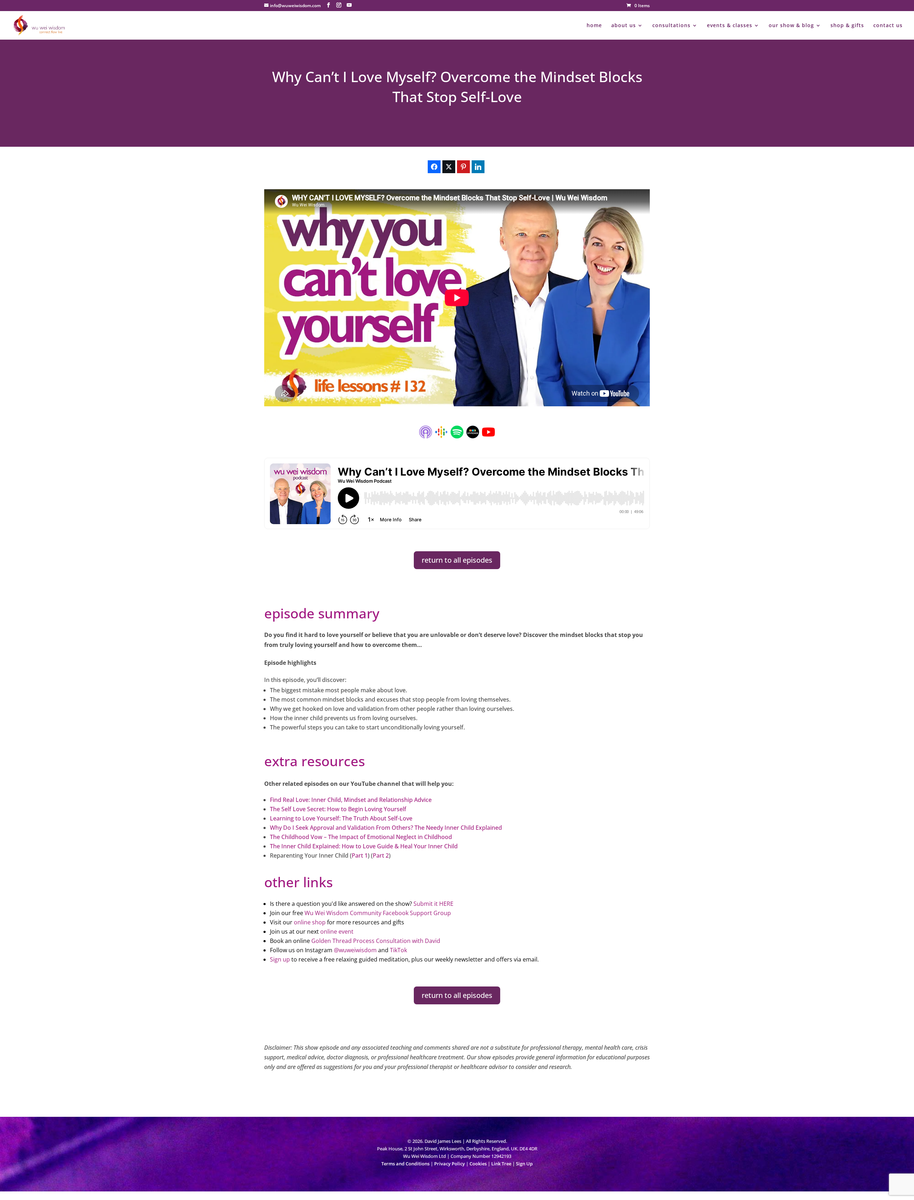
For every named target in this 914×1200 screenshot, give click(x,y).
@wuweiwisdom (355, 950)
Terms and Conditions (405, 1163)
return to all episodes (457, 560)
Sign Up (524, 1163)
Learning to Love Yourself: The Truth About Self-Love (341, 818)
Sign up (280, 959)
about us (623, 26)
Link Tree (501, 1163)
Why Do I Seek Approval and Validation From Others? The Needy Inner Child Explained (386, 828)
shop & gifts (847, 26)
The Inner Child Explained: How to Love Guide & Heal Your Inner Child (364, 846)
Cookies (478, 1163)
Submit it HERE (433, 904)
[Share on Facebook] (434, 166)
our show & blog (791, 26)
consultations (671, 26)
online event (336, 931)
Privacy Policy (449, 1163)
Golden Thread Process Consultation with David (375, 941)
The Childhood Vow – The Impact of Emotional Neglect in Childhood (361, 837)
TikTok (398, 950)
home (594, 26)
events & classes (729, 26)
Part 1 (360, 855)
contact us (888, 26)
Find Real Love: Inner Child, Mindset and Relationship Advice (351, 800)
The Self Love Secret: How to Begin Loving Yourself (338, 809)
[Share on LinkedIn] (478, 166)
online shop (310, 922)
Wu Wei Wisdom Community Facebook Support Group (378, 913)
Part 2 (381, 855)
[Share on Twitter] (448, 166)
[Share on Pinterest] (463, 166)
